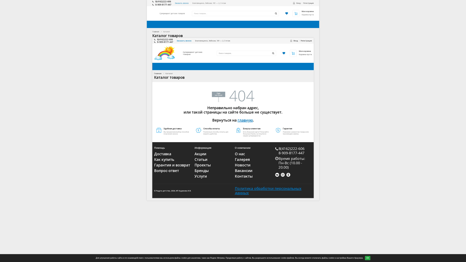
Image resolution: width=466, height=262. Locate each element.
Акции (193, 24)
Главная (155, 31)
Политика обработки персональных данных (268, 190)
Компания (270, 24)
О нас (240, 153)
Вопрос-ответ (166, 170)
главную (245, 120)
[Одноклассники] (288, 175)
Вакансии (243, 170)
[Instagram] (283, 175)
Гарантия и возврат (172, 165)
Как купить (226, 24)
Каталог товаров (171, 24)
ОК (367, 258)
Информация (247, 24)
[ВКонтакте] (277, 175)
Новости (242, 165)
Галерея (242, 159)
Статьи (201, 159)
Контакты (291, 24)
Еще (306, 24)
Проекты (203, 165)
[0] (286, 14)
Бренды (202, 170)
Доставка (208, 24)
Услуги (201, 176)
